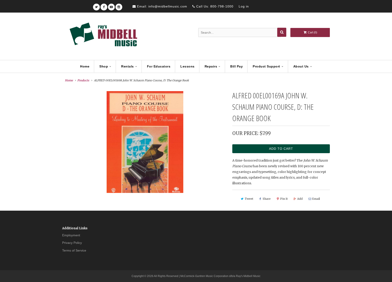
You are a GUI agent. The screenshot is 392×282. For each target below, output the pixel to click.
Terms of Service (74, 250)
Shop (103, 66)
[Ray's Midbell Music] (103, 36)
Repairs (211, 66)
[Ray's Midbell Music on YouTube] (111, 5)
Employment (71, 235)
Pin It (284, 198)
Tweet (249, 198)
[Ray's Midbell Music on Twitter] (96, 5)
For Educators (159, 66)
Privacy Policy (72, 243)
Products (83, 80)
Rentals (127, 66)
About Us (301, 66)
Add (300, 198)
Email (316, 198)
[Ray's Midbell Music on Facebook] (103, 5)
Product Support (266, 66)
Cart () (312, 32)
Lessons (187, 66)
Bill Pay (236, 66)
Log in (244, 6)
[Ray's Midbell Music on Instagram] (118, 5)
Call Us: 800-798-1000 (214, 6)
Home (84, 66)
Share (267, 198)
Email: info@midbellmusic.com (161, 6)
